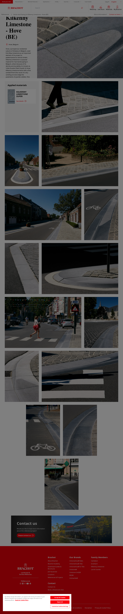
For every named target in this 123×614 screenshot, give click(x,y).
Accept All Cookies (59, 597)
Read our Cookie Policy (21, 600)
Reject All (60, 602)
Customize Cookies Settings (60, 606)
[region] (37, 602)
